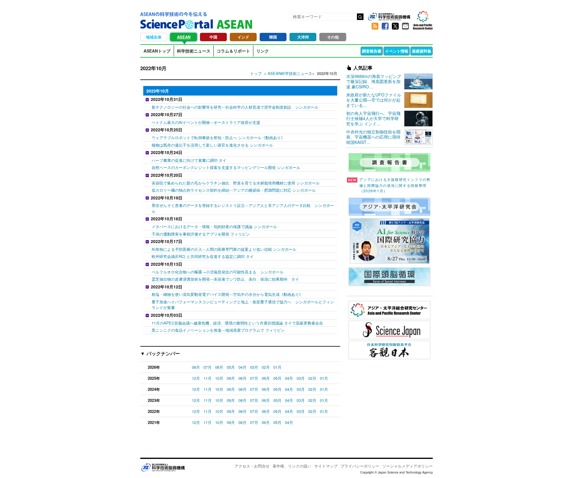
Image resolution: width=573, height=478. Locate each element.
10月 (219, 378)
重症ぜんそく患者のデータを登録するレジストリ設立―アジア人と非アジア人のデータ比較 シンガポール (243, 208)
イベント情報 (396, 51)
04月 (242, 367)
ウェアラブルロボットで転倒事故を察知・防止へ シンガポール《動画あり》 (218, 137)
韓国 (273, 37)
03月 (254, 367)
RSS (374, 26)
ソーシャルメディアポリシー (407, 466)
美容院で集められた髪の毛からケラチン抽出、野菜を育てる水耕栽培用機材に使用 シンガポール (236, 183)
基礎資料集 (421, 51)
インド (243, 37)
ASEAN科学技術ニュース (290, 73)
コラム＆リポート (233, 51)
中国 (213, 37)
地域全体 (153, 37)
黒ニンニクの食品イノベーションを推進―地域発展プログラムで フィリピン (218, 330)
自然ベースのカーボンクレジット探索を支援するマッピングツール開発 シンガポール (226, 167)
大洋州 (303, 37)
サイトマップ (326, 466)
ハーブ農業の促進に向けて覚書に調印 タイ (189, 160)
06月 (219, 367)
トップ (256, 73)
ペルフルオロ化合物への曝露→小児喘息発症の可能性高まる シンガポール (218, 272)
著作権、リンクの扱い (291, 466)
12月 (196, 378)
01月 (277, 367)
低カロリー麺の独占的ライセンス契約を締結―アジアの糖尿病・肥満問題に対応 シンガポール (234, 190)
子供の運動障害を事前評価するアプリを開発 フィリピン (201, 234)
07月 (208, 367)
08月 (196, 367)
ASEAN (183, 37)
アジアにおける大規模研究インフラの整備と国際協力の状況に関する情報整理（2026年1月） (394, 185)
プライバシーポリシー (360, 466)
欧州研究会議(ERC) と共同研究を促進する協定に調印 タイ (203, 256)
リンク (262, 51)
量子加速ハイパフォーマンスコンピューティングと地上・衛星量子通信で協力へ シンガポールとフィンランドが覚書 (243, 305)
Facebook (385, 26)
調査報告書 (371, 51)
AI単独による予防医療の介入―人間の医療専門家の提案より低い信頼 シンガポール (224, 249)
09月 (231, 378)
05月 (231, 367)
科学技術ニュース (193, 51)
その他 (333, 37)
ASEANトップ (157, 51)
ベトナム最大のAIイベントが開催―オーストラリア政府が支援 (206, 122)
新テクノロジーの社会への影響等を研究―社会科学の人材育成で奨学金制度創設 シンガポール (235, 107)
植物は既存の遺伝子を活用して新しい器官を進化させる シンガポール (212, 145)
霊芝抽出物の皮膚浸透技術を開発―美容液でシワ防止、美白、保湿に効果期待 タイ (225, 279)
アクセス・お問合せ (252, 466)
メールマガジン (405, 26)
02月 (266, 367)
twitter (395, 26)
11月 (208, 378)
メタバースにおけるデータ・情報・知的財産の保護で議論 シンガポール (214, 226)
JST (163, 467)
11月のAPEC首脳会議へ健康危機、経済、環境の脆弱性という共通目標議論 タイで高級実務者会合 (237, 323)
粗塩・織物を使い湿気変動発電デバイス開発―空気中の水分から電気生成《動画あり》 (227, 294)
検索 (360, 16)
